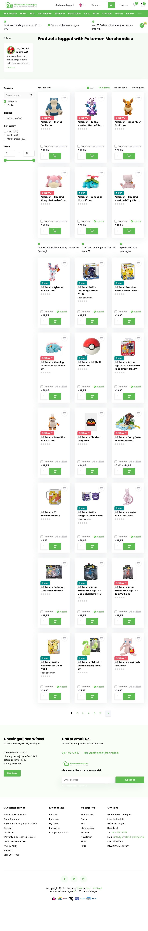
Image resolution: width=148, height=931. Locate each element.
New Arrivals (10, 13)
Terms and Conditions (15, 814)
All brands (12, 101)
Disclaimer (9, 832)
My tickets (54, 823)
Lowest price (120, 87)
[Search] (111, 5)
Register (53, 814)
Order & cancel (11, 819)
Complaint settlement (15, 841)
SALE (140, 13)
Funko (23, 13)
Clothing (13, 135)
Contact (11, 67)
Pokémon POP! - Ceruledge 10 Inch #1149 (87, 290)
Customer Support (64, 5)
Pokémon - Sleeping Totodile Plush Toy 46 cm (52, 365)
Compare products (59, 832)
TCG (32, 13)
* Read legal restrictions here (74, 786)
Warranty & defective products (19, 837)
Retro (96, 13)
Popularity (104, 87)
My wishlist (54, 828)
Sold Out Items (11, 854)
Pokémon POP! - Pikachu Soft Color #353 (51, 665)
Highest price (137, 87)
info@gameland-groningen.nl (101, 752)
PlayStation (74, 13)
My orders (54, 819)
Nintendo (60, 13)
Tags (8, 38)
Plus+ (88, 888)
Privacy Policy (10, 845)
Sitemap (8, 850)
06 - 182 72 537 (70, 752)
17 (100, 713)
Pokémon (14, 118)
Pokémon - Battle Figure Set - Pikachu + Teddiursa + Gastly (127, 365)
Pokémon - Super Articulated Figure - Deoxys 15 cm (126, 590)
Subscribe (130, 779)
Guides (119, 13)
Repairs (130, 13)
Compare (48, 146)
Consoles (107, 13)
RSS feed (97, 888)
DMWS (80, 888)
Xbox (86, 13)
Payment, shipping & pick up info (20, 823)
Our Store (12, 773)
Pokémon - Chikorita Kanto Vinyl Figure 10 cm (89, 665)
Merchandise (45, 13)
